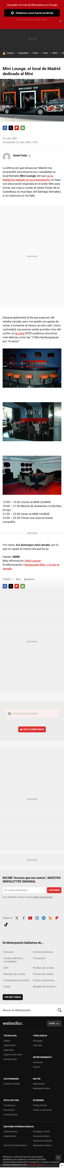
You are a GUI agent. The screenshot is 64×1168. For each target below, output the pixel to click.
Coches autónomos (44, 980)
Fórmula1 (9, 952)
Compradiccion (11, 1114)
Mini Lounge (33, 560)
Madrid (30, 579)
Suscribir (54, 890)
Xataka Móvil (10, 1045)
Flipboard (16, 128)
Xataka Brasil (10, 1136)
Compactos (39, 958)
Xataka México (10, 1131)
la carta (19, 333)
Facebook (5, 128)
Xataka (7, 1040)
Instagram (37, 917)
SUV (6, 967)
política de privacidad (42, 897)
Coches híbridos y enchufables (13, 960)
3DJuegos (38, 1040)
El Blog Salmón (40, 1105)
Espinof (36, 1067)
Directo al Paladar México (15, 1145)
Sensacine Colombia (42, 1140)
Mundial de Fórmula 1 (45, 986)
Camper (10, 53)
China (35, 53)
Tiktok (6, 924)
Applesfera (9, 1050)
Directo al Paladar (12, 1083)
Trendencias (9, 1105)
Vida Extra (37, 1045)
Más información (35, 1164)
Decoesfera (9, 1110)
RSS (50, 917)
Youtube (30, 917)
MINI (55, 53)
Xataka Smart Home (13, 1054)
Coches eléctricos (43, 952)
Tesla (45, 53)
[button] (21, 156)
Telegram (43, 917)
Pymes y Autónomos (42, 1110)
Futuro (7, 986)
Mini (18, 579)
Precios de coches (43, 974)
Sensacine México (41, 1136)
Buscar (60, 1010)
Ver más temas (12, 997)
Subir (52, 1023)
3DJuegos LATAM (41, 1131)
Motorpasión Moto (41, 1088)
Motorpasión (39, 1083)
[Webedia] (13, 1025)
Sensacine (38, 1062)
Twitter (11, 128)
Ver (33, 729)
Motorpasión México (42, 1145)
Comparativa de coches (17, 980)
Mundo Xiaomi (10, 1059)
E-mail (22, 128)
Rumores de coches (14, 974)
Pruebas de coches (43, 967)
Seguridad (23, 53)
